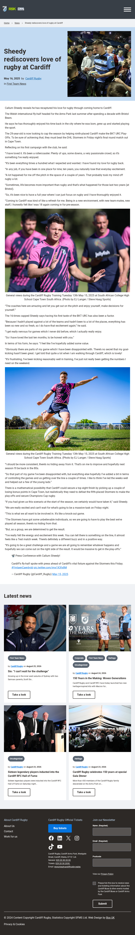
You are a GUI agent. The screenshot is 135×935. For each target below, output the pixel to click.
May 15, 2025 (60, 574)
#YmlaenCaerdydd (22, 567)
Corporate (79, 658)
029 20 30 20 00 (63, 860)
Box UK (110, 917)
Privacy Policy (107, 874)
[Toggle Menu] (127, 9)
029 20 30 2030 (62, 863)
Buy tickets (60, 828)
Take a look (21, 696)
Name (100, 825)
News (17, 23)
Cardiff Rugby (33, 78)
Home (6, 23)
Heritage (112, 658)
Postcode (97, 856)
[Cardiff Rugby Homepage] (13, 9)
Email (100, 841)
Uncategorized (81, 665)
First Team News (16, 83)
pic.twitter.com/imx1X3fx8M (50, 567)
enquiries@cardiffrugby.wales (67, 867)
